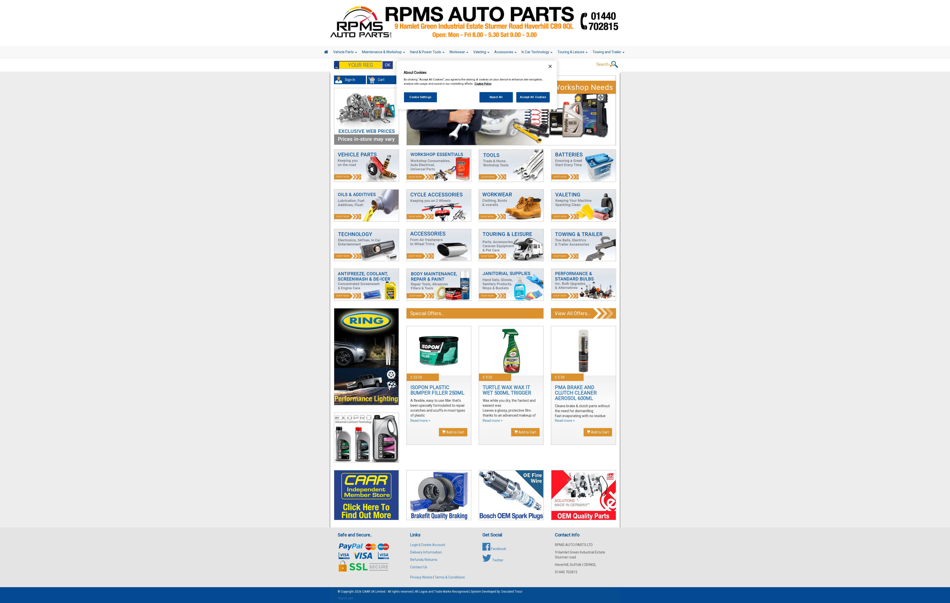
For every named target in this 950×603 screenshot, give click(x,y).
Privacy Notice (421, 577)
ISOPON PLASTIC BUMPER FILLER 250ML (437, 390)
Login (414, 545)
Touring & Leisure (571, 52)
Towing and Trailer (607, 52)
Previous (408, 113)
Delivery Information (426, 552)
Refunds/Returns (423, 560)
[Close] (550, 66)
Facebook (498, 549)
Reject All (496, 97)
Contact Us (418, 567)
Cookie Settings (420, 97)
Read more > (420, 421)
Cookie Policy (483, 83)
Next (614, 113)
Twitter (497, 560)
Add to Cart (455, 432)
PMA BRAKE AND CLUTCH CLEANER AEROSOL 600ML (576, 392)
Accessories (504, 52)
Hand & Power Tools (426, 52)
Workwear (457, 52)
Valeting (480, 52)
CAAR (366, 591)
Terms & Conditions (449, 577)
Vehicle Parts (344, 52)
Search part (345, 598)
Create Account (433, 545)
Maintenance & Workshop (382, 52)
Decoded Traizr (511, 591)
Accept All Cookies (533, 97)
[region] (476, 85)
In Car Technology (536, 52)
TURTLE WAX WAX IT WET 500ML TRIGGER (507, 390)
